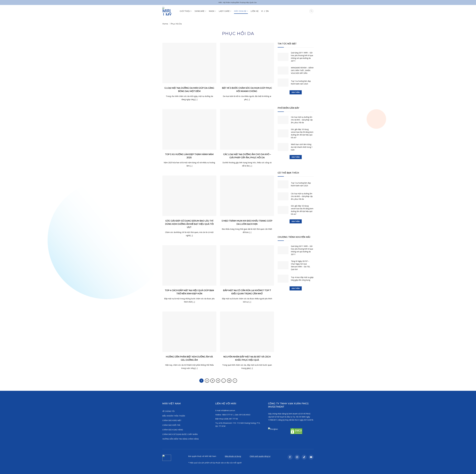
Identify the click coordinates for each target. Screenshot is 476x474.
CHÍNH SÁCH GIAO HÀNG (172, 429)
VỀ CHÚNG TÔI (168, 411)
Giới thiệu (185, 11)
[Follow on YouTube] (311, 457)
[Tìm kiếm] (311, 11)
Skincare (199, 11)
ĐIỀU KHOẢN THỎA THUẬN (173, 416)
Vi (262, 11)
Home (165, 24)
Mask (211, 11)
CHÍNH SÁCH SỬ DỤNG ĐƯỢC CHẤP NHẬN (180, 434)
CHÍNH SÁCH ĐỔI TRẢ (171, 425)
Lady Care (224, 11)
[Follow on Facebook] (290, 457)
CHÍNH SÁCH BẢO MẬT (171, 420)
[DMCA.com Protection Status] (296, 431)
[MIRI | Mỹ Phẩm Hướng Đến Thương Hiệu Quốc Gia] (169, 11)
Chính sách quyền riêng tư (260, 456)
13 (229, 380)
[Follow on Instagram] (297, 457)
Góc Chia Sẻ (240, 11)
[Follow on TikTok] (304, 457)
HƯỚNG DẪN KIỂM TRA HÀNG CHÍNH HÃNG (180, 439)
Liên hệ (254, 11)
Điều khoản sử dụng (233, 456)
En (267, 11)
